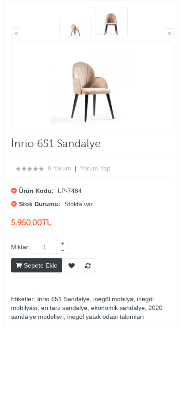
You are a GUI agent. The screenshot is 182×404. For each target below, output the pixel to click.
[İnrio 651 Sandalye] (75, 29)
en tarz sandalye (64, 307)
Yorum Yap (95, 168)
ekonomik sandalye (118, 307)
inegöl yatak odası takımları (105, 316)
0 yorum (59, 168)
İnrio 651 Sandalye (63, 298)
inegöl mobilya (113, 298)
